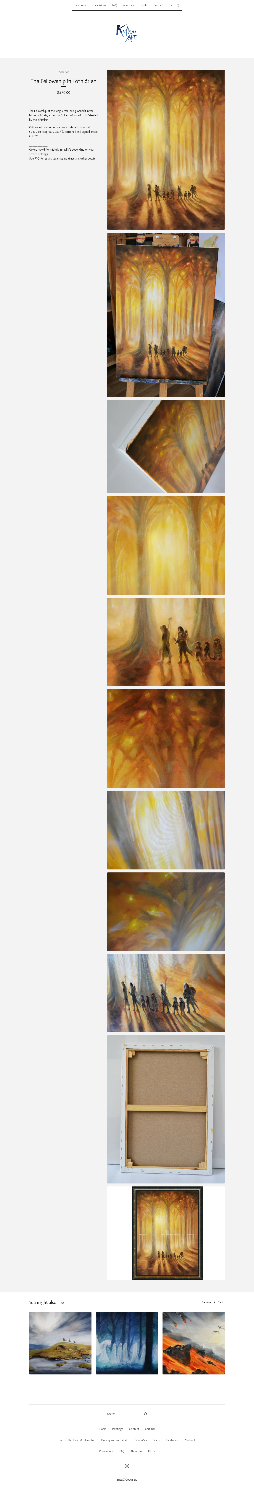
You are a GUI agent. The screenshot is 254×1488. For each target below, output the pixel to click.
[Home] (127, 34)
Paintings (80, 5)
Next (220, 1302)
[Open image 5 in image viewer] (166, 642)
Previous (206, 1302)
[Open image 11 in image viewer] (166, 1233)
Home (102, 1429)
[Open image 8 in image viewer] (166, 911)
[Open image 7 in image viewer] (166, 830)
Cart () (174, 5)
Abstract (190, 1440)
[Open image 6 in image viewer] (166, 738)
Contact (158, 5)
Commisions (99, 5)
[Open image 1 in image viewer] (166, 150)
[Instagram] (127, 1466)
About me (129, 5)
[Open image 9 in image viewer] (166, 993)
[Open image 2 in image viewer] (166, 315)
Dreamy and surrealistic (115, 1440)
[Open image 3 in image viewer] (166, 446)
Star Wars (141, 1440)
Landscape (172, 1440)
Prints (144, 5)
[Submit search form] (145, 1414)
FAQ (114, 5)
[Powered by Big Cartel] (127, 1479)
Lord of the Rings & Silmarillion (77, 1440)
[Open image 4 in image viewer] (166, 545)
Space (156, 1440)
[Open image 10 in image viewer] (166, 1109)
